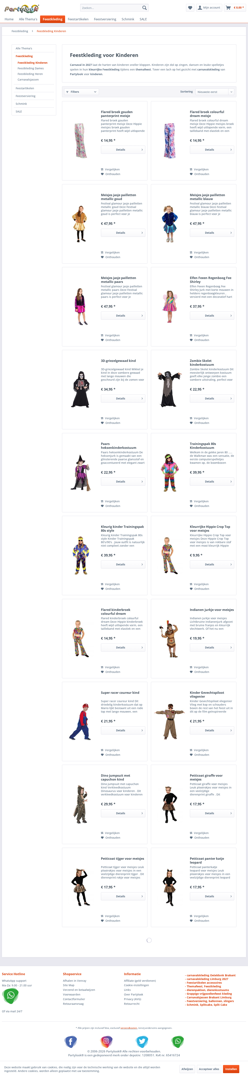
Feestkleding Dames (31, 68)
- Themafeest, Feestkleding (203, 986)
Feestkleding (24, 56)
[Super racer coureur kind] (80, 721)
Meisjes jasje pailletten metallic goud (118, 197)
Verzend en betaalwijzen (79, 990)
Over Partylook (133, 994)
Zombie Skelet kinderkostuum (202, 363)
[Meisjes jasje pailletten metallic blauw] (169, 223)
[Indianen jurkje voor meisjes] (169, 638)
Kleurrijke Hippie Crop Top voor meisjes (210, 528)
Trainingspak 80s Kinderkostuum (203, 446)
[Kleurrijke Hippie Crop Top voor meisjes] (169, 555)
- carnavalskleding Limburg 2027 (206, 979)
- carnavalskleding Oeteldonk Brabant (210, 975)
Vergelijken (112, 169)
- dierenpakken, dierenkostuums (207, 990)
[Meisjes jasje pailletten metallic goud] (80, 223)
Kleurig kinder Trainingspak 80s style (122, 528)
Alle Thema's (24, 48)
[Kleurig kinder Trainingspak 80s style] (80, 555)
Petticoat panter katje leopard (207, 860)
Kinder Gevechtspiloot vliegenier (207, 694)
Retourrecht (132, 1004)
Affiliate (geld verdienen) (140, 981)
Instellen (231, 1069)
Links (127, 990)
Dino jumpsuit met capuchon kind (115, 777)
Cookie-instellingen (136, 985)
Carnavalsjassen (28, 79)
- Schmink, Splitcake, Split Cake (206, 1005)
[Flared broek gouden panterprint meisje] (80, 140)
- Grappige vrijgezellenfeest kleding (208, 993)
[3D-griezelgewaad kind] (80, 389)
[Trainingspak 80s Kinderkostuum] (169, 472)
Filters (74, 92)
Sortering (186, 91)
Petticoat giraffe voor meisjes (206, 777)
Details (120, 149)
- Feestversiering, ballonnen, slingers (209, 1001)
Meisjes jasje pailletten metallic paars (118, 280)
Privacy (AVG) (132, 999)
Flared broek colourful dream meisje (207, 114)
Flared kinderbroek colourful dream (115, 612)
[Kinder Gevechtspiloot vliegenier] (169, 721)
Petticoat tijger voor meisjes (122, 859)
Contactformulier (74, 999)
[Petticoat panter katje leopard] (169, 887)
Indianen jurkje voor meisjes (212, 610)
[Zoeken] (144, 8)
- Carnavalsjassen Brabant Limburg (208, 997)
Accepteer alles (209, 1069)
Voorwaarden (71, 994)
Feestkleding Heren (30, 74)
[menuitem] (114, 8)
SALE (19, 111)
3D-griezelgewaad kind (118, 361)
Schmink (21, 104)
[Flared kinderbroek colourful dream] (80, 638)
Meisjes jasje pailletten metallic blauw (207, 197)
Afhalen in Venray (74, 981)
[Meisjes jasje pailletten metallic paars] (80, 306)
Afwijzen (187, 1069)
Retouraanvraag (73, 1004)
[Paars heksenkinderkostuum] (80, 472)
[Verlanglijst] (190, 8)
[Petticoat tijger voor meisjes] (80, 887)
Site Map (68, 985)
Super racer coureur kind (120, 693)
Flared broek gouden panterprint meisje (117, 114)
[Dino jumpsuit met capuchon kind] (80, 804)
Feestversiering (25, 96)
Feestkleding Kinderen (32, 62)
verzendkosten (129, 1028)
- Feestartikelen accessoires (203, 982)
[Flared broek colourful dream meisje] (169, 140)
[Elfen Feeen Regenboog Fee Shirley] (169, 306)
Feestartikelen (25, 88)
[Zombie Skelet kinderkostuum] (169, 389)
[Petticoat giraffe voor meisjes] (169, 804)
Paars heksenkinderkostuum (118, 446)
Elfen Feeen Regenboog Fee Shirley (210, 280)
